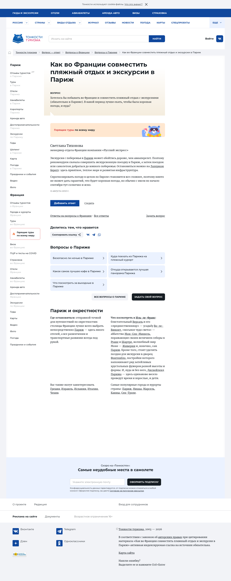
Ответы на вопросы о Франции (71, 215)
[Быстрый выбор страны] (49, 23)
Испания (80, 388)
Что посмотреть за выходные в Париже (73, 284)
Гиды (13, 143)
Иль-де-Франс (145, 317)
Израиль (67, 388)
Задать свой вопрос (148, 296)
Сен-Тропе (128, 392)
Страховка (159, 13)
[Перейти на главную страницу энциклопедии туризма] (27, 38)
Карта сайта (127, 552)
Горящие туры (26, 234)
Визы (136, 13)
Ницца (137, 388)
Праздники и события (23, 174)
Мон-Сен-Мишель (137, 333)
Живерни (128, 346)
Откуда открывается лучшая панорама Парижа (129, 271)
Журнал (93, 22)
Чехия (54, 392)
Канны (115, 392)
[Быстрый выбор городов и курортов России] (27, 23)
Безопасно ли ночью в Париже (73, 258)
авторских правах (170, 537)
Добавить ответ (65, 203)
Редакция (40, 504)
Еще (216, 22)
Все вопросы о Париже (110, 296)
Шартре (127, 341)
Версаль (137, 321)
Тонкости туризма (26, 52)
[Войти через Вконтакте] (219, 38)
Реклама (25, 516)
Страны (40, 22)
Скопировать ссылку (64, 234)
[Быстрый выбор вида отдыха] (80, 23)
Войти (209, 38)
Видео (13, 180)
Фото (13, 187)
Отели (55, 13)
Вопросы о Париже (106, 52)
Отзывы (110, 22)
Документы (52, 516)
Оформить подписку (144, 482)
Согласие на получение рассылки (127, 491)
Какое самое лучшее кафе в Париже (77, 271)
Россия (18, 22)
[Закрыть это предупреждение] (146, 4)
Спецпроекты (180, 22)
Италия (93, 388)
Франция (17, 195)
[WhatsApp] (99, 235)
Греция (55, 388)
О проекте (19, 504)
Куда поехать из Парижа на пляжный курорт (129, 258)
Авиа (81, 13)
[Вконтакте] (88, 235)
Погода (145, 22)
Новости (128, 22)
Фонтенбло (118, 358)
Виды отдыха (66, 22)
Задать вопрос (155, 215)
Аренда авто (111, 13)
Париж (15, 65)
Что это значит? (133, 4)
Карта (13, 158)
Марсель (148, 388)
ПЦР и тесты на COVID (23, 253)
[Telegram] (93, 235)
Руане (114, 341)
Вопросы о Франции (77, 52)
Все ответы (101, 215)
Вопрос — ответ (51, 52)
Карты (161, 22)
